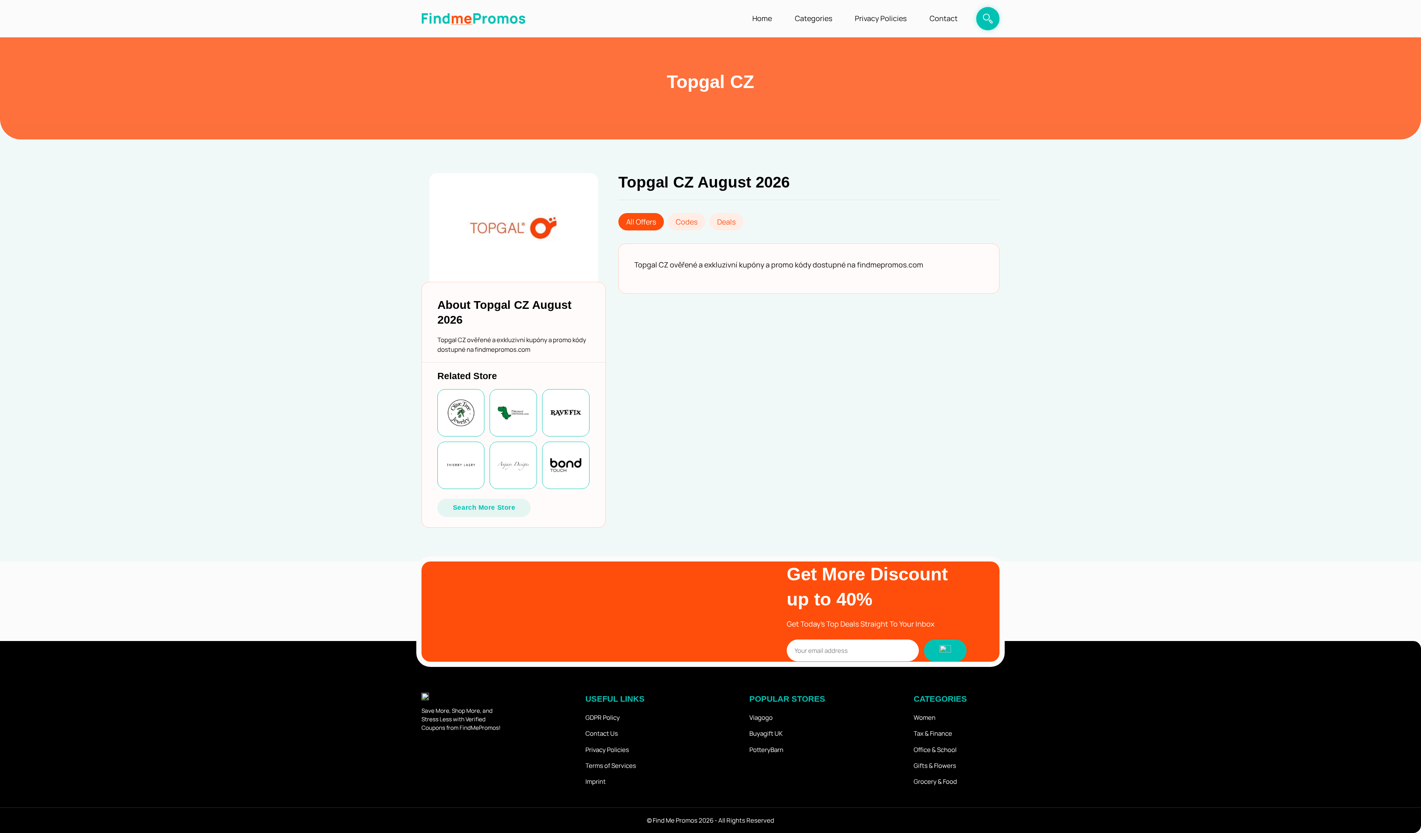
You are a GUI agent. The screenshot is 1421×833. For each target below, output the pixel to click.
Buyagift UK (766, 733)
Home (762, 18)
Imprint (595, 781)
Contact (944, 18)
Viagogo (761, 717)
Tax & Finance (933, 733)
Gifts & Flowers (935, 765)
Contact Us (601, 733)
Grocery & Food (935, 781)
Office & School (935, 749)
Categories (813, 18)
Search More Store (484, 507)
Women (924, 717)
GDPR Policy (602, 717)
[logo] (473, 18)
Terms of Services (610, 765)
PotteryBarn (766, 749)
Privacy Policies (881, 18)
